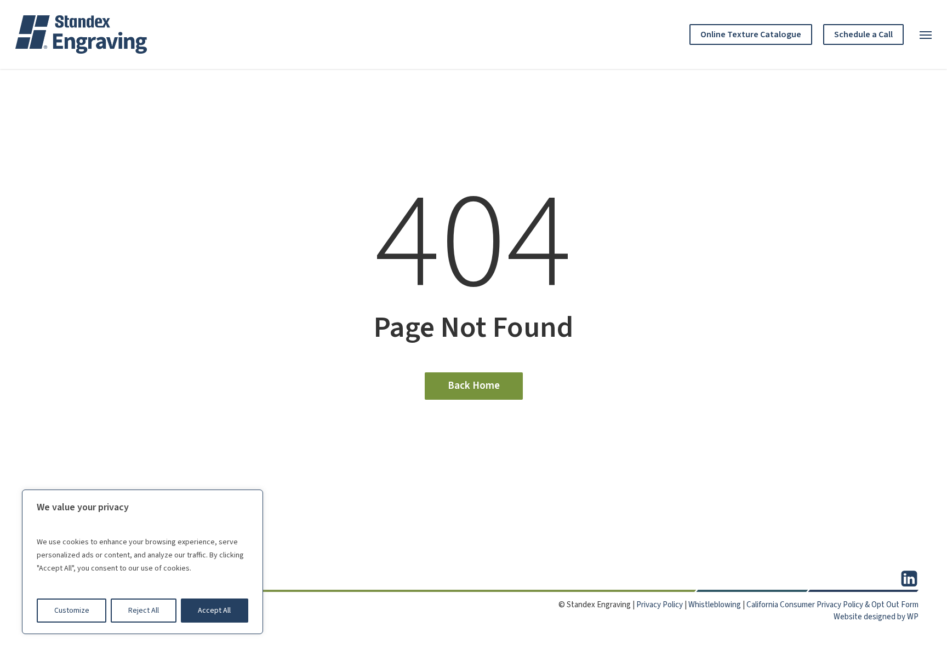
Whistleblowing (714, 605)
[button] (926, 34)
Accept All (214, 610)
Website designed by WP (876, 617)
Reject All (143, 610)
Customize (71, 610)
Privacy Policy (659, 605)
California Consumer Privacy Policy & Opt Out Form (832, 605)
